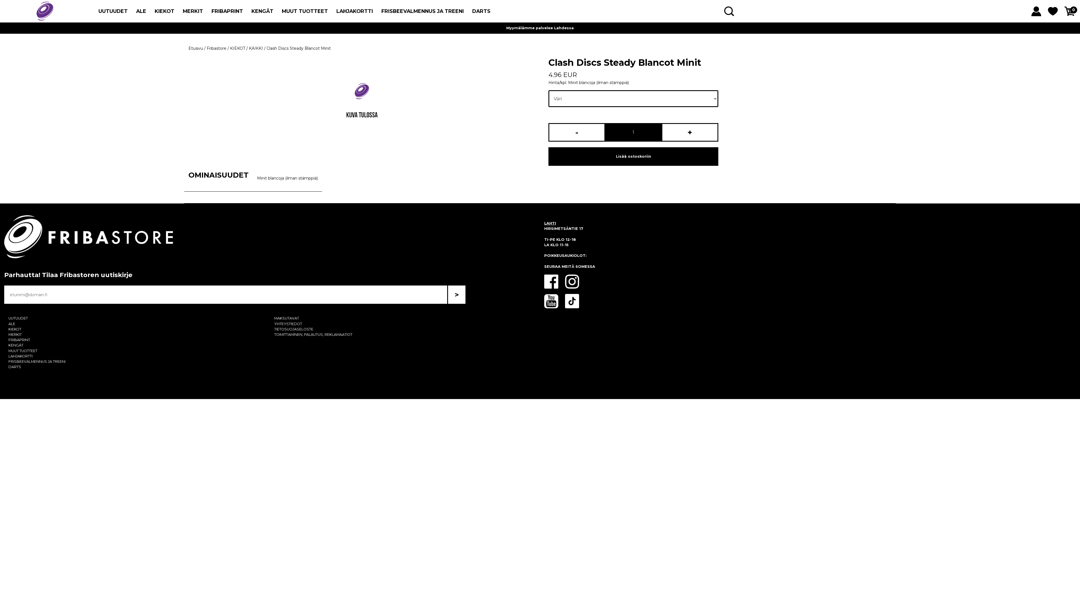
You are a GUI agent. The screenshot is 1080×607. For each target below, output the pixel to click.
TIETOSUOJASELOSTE (293, 329)
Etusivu (195, 48)
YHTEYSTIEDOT (288, 324)
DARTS (481, 11)
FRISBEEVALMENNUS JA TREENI (422, 11)
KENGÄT (262, 11)
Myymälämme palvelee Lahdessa (540, 28)
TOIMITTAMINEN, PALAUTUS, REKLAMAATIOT (313, 334)
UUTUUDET (113, 11)
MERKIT (193, 11)
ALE (141, 11)
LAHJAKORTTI (354, 11)
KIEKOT (164, 11)
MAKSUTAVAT (286, 318)
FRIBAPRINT (227, 11)
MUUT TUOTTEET (305, 11)
